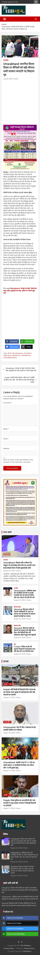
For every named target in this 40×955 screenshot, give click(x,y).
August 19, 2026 (9, 770)
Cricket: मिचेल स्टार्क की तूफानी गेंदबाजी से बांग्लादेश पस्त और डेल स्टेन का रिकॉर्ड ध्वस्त (24, 648)
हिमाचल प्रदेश (17, 607)
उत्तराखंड (5, 60)
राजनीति (16, 588)
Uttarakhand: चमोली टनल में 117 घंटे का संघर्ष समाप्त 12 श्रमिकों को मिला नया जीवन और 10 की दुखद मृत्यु (19, 765)
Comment (7, 403)
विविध (5, 834)
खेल (15, 644)
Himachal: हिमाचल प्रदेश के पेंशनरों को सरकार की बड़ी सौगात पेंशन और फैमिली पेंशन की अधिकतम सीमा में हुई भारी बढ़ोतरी (25, 631)
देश (10, 722)
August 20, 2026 (9, 733)
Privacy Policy (9, 948)
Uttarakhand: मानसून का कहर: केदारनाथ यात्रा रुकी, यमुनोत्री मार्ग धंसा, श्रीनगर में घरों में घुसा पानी (20, 290)
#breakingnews (17, 353)
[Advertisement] (20, 101)
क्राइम (6, 661)
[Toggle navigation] (4, 19)
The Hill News (25, 946)
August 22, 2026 (9, 571)
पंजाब (10, 684)
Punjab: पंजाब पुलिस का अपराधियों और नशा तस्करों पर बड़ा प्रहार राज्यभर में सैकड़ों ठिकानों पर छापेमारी (19, 803)
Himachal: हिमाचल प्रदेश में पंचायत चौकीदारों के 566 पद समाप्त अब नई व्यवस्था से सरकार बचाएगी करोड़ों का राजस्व (24, 612)
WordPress (27, 951)
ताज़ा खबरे (7, 532)
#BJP (9, 353)
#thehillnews (26, 355)
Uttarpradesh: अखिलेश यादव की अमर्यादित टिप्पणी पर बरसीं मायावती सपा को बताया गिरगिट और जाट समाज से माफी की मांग (25, 594)
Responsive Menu (36, 2)
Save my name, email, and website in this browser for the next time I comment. (18, 461)
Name (6, 429)
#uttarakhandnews (10, 357)
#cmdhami (28, 353)
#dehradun (7, 355)
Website (6, 449)
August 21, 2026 (9, 697)
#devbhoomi (16, 355)
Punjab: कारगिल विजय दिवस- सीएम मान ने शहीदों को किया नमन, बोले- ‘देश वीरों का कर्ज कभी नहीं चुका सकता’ (19, 380)
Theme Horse (29, 948)
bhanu (16, 79)
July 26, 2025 (8, 79)
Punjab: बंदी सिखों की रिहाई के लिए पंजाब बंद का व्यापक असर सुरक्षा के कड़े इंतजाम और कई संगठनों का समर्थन (19, 692)
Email (5, 439)
